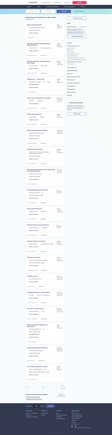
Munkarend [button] (70, 73)
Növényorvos (71, 64)
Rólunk (50, 406)
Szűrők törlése (83, 26)
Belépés (79, 3)
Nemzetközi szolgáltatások (32, 416)
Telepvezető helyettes (34, 208)
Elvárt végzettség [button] (71, 86)
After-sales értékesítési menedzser (39, 98)
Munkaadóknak (46, 2)
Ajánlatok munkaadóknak (31, 413)
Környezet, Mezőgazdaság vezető (76, 57)
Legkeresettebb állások (77, 415)
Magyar (36, 406)
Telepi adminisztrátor (34, 114)
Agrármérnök (71, 48)
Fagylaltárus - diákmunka (35, 79)
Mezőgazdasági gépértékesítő (37, 190)
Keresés (63, 11)
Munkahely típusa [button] (71, 92)
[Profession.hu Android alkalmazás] (81, 406)
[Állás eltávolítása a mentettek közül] (62, 38)
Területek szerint (75, 413)
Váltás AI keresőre (79, 11)
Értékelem (76, 113)
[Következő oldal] (62, 387)
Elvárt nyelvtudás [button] (71, 79)
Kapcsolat (43, 415)
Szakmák (74, 420)
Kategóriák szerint (76, 418)
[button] (75, 30)
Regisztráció (67, 2)
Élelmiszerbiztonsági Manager (37, 130)
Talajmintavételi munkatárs (36, 241)
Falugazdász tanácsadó (35, 149)
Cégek (38, 6)
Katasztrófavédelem (72, 55)
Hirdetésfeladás (57, 2)
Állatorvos (70, 50)
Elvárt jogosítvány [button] (71, 89)
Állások (29, 6)
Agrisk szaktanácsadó (34, 25)
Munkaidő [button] (69, 95)
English (42, 406)
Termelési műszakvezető (35, 308)
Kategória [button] (69, 42)
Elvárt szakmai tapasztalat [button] (73, 83)
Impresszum (29, 415)
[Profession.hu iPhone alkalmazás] (72, 406)
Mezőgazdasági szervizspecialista (38, 292)
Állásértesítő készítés (52, 6)
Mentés (61, 395)
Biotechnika (70, 52)
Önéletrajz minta (75, 424)
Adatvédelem (59, 416)
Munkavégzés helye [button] (71, 67)
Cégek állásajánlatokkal (77, 416)
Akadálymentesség (60, 418)
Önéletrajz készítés (69, 6)
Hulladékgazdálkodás (73, 53)
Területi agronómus (33, 257)
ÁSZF (57, 413)
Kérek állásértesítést (77, 36)
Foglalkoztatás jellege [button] (72, 70)
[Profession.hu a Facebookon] (83, 427)
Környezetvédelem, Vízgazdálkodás (76, 59)
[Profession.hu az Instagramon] (73, 427)
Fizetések (74, 422)
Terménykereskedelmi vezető (37, 366)
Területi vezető (32, 276)
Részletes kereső (77, 18)
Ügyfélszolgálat (44, 413)
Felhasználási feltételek (61, 415)
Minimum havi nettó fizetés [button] (73, 76)
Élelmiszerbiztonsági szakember (38, 225)
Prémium (83, 6)
